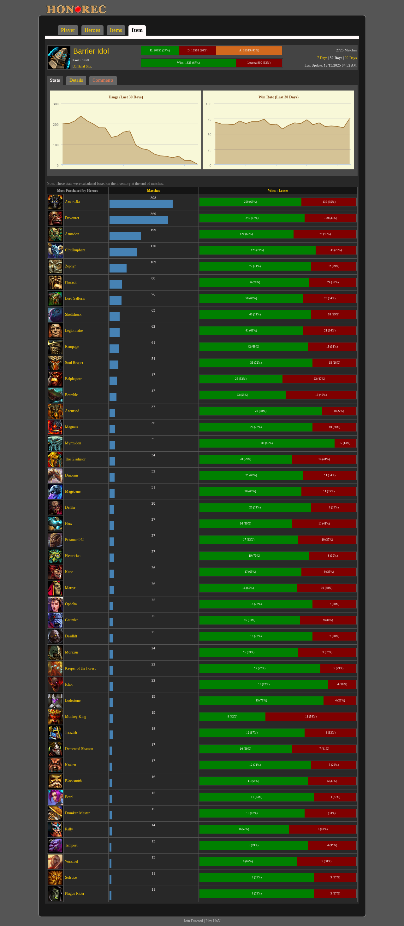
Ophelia (71, 604)
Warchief (71, 861)
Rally (69, 829)
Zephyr (70, 266)
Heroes (92, 30)
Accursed (72, 411)
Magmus (71, 427)
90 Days (351, 58)
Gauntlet (71, 620)
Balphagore (73, 379)
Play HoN (213, 921)
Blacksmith (73, 781)
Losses (283, 190)
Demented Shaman (79, 749)
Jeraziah (71, 732)
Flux (68, 523)
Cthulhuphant (75, 250)
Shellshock (73, 314)
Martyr (70, 588)
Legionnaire (74, 330)
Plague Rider (74, 893)
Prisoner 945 (74, 539)
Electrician (72, 556)
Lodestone (72, 700)
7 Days (322, 58)
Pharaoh (71, 282)
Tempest (71, 845)
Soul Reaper (74, 362)
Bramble (71, 395)
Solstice (71, 877)
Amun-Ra (72, 202)
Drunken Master (77, 813)
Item (137, 30)
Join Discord (193, 921)
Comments (103, 80)
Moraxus (72, 652)
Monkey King (75, 716)
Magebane (72, 491)
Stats (55, 80)
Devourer (72, 218)
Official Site (82, 66)
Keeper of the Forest (80, 668)
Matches (153, 190)
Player (68, 30)
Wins (272, 190)
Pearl (69, 797)
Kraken (70, 765)
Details (76, 80)
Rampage (72, 346)
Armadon (72, 234)
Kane (69, 572)
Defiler (70, 507)
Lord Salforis (75, 298)
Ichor (69, 684)
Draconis (72, 475)
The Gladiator (75, 459)
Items (116, 30)
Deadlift (71, 636)
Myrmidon (73, 443)
